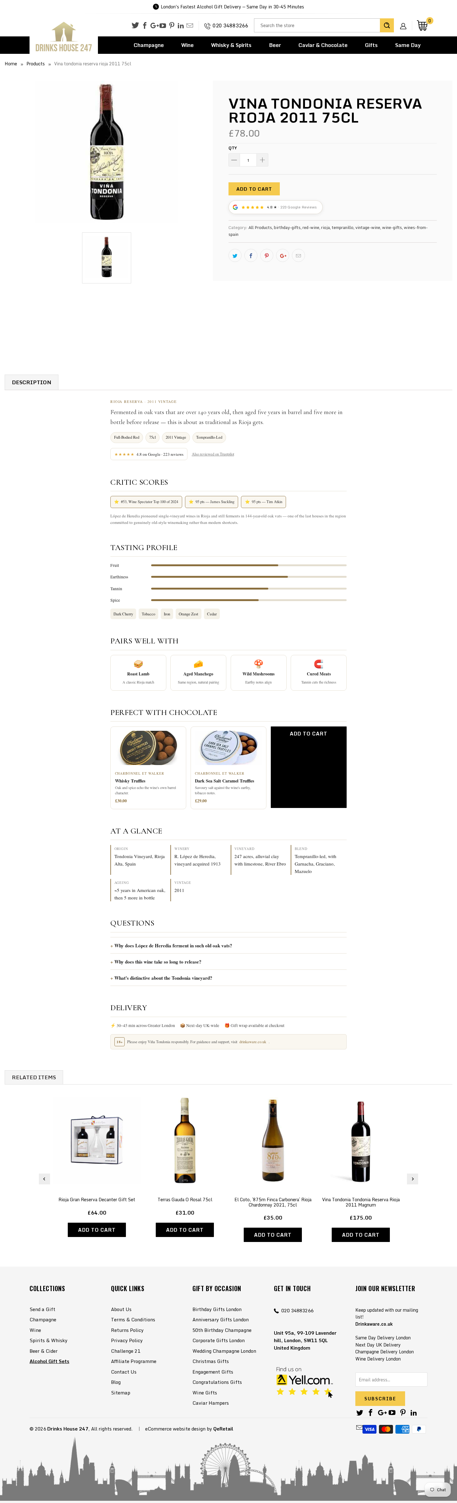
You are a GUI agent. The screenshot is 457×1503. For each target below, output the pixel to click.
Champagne (149, 45)
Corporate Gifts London (218, 1340)
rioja (325, 227)
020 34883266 (230, 25)
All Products (260, 227)
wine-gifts (392, 227)
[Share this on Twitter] (235, 255)
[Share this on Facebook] (250, 255)
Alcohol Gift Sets (49, 1361)
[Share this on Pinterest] (266, 255)
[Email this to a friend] (298, 255)
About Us (121, 1309)
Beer (275, 45)
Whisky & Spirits (231, 45)
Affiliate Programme (133, 1361)
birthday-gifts (287, 227)
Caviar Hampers (210, 1403)
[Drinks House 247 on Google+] (153, 26)
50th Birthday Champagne (222, 1330)
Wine (187, 45)
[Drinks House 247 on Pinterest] (171, 26)
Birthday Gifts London (217, 1309)
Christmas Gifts (210, 1361)
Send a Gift (42, 1309)
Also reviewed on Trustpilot (213, 454)
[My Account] (405, 21)
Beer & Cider (44, 1351)
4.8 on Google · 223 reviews (149, 454)
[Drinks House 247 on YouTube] (162, 26)
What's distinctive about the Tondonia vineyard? (163, 977)
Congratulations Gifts (217, 1382)
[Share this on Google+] (282, 255)
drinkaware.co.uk (252, 1041)
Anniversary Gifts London (220, 1319)
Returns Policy (127, 1330)
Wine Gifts (204, 1392)
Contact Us (123, 1371)
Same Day (408, 45)
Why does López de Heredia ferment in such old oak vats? (173, 945)
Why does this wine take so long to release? (157, 961)
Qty (232, 147)
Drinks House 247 (67, 1428)
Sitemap (120, 1392)
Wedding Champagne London (224, 1351)
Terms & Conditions (133, 1319)
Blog (116, 1382)
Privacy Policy (127, 1340)
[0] (422, 25)
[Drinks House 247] (64, 37)
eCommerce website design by (178, 1428)
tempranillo (342, 227)
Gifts (371, 45)
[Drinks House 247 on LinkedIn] (181, 26)
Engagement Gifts (212, 1371)
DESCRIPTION (31, 382)
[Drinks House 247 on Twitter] (135, 25)
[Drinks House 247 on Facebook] (144, 26)
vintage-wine (367, 227)
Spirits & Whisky (48, 1340)
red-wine (310, 227)
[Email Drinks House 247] (190, 26)
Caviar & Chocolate (323, 45)
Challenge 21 (125, 1351)
